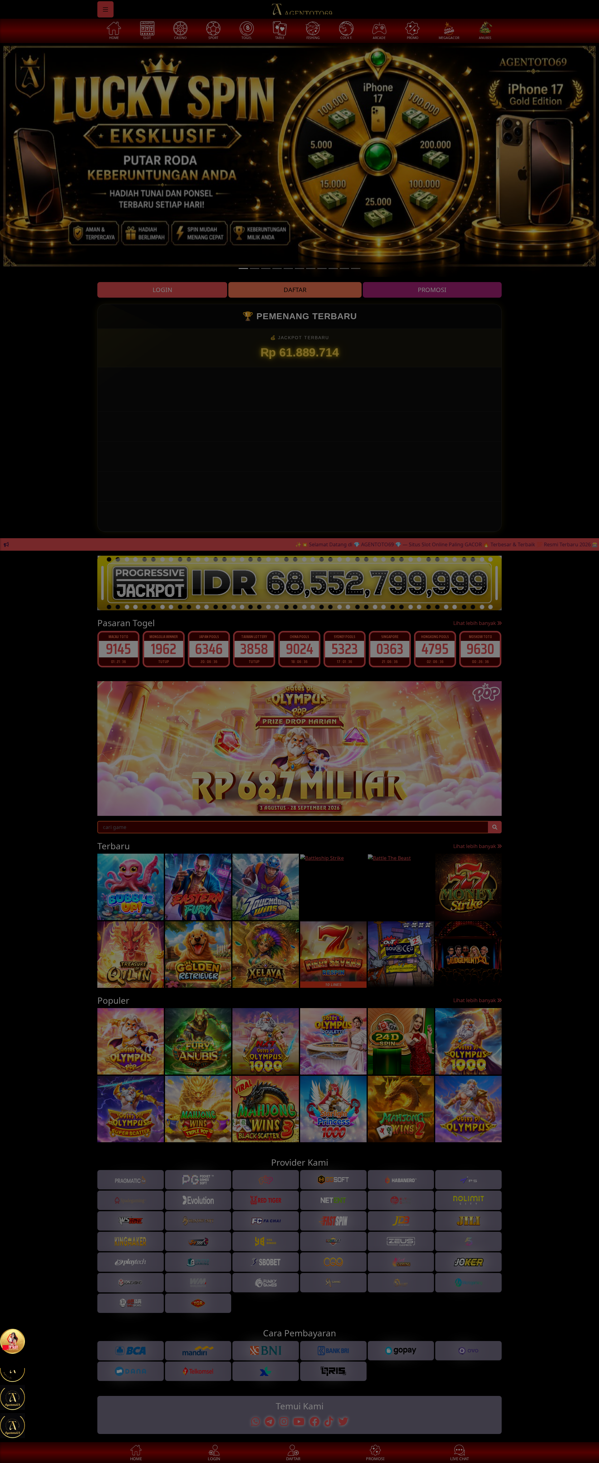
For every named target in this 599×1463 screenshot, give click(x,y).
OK (299, 848)
